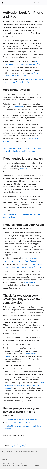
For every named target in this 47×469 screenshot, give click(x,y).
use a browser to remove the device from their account (24, 385)
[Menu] (44, 2)
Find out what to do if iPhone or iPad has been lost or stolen (22, 215)
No (23, 445)
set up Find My (18, 107)
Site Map (37, 465)
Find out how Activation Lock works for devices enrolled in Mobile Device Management (22, 149)
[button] (34, 2)
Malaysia (4, 459)
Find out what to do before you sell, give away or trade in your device (21, 421)
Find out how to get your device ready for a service (23, 427)
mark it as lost (25, 169)
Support (9, 451)
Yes (15, 445)
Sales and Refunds (27, 465)
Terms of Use (16, 465)
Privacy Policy (6, 465)
